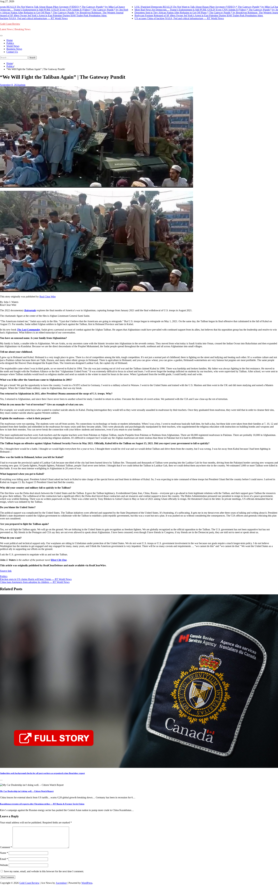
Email (4, 859)
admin (22, 85)
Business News (14, 49)
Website (4, 865)
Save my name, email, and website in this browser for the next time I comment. (44, 871)
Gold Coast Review (10, 23)
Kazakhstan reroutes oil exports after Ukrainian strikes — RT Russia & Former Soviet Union (42, 804)
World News (12, 46)
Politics (10, 43)
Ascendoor (61, 883)
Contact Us (12, 51)
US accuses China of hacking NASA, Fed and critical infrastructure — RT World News (164, 18)
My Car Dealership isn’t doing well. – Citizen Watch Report (27, 791)
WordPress (86, 883)
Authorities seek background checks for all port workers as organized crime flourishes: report (42, 773)
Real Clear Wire (47, 296)
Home (9, 40)
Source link (6, 570)
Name (4, 853)
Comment (6, 847)
